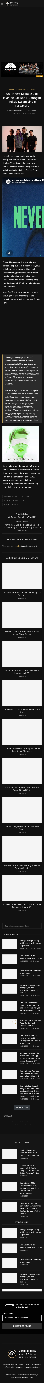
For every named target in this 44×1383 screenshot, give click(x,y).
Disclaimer (19, 1367)
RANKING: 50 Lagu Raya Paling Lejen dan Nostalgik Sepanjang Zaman (30, 989)
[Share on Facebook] (21, 121)
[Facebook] (26, 3)
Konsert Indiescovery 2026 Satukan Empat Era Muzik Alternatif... (22, 905)
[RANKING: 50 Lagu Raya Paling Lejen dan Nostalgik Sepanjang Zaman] (9, 989)
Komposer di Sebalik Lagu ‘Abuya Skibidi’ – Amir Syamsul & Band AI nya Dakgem (30, 1039)
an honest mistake (11, 496)
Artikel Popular (22, 1107)
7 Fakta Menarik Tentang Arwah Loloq (30, 971)
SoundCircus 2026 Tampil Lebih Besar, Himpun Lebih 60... (22, 672)
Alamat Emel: (7, 1313)
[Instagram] (32, 3)
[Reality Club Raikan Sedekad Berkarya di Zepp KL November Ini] (22, 576)
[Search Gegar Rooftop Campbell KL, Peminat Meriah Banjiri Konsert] (9, 1074)
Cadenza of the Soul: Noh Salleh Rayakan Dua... (22, 710)
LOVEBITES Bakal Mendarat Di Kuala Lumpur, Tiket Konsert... (22, 632)
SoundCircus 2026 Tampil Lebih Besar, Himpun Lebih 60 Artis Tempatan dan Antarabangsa (29, 1188)
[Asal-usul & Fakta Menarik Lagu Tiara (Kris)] (9, 959)
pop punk (25, 500)
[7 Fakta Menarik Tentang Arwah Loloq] (9, 974)
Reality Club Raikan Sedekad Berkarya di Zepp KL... (22, 593)
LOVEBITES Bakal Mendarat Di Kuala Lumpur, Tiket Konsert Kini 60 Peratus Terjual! (30, 1169)
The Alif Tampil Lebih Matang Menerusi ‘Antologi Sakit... (22, 866)
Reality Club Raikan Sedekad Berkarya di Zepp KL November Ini (29, 1152)
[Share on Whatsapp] (32, 121)
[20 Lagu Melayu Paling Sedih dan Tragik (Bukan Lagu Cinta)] (9, 944)
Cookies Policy (23, 1364)
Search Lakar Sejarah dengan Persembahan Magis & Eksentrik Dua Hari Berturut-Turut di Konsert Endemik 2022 (29, 1091)
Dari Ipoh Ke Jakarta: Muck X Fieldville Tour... (22, 827)
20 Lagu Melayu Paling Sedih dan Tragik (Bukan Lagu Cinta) (30, 943)
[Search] (41, 3)
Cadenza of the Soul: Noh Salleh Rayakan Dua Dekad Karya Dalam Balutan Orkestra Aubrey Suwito (30, 1208)
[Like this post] (16, 121)
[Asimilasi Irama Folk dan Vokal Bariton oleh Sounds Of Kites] (9, 1024)
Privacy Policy (36, 1364)
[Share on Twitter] (27, 121)
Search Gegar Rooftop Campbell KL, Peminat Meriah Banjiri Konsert (29, 1073)
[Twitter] (29, 3)
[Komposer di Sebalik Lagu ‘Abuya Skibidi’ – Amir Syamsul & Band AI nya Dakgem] (9, 1039)
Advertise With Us (10, 1364)
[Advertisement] (22, 36)
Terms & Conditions (32, 1367)
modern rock (27, 496)
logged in (17, 546)
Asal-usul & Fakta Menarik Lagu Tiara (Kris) (31, 956)
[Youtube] (35, 3)
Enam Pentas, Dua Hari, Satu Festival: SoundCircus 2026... (22, 788)
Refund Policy (9, 1367)
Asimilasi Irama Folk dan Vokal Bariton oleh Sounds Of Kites (30, 1023)
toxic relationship (11, 504)
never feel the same (11, 500)
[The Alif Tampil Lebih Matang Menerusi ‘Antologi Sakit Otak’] (22, 849)
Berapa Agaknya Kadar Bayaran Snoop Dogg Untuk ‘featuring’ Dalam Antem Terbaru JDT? (30, 1057)
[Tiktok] (37, 3)
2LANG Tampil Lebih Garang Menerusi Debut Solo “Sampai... (22, 749)
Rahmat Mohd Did (14, 110)
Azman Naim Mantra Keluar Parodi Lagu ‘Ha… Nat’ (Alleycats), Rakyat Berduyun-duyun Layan (30, 1006)
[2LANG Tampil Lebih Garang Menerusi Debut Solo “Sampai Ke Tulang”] (22, 732)
